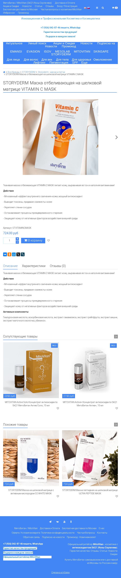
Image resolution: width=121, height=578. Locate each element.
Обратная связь (31, 537)
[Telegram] (50, 522)
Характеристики (34, 266)
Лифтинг (39, 62)
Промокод (23, 13)
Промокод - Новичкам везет (81, 537)
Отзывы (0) (58, 266)
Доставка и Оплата (65, 3)
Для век (46, 59)
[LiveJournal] (23, 254)
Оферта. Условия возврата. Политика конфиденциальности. (43, 532)
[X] (18, 254)
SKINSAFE (101, 51)
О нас (101, 528)
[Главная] (4, 72)
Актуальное (14, 43)
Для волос (31, 59)
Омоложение (102, 59)
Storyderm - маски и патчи (51, 72)
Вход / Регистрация (67, 6)
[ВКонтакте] (5, 254)
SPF (75, 62)
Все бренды (14, 72)
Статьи (38, 6)
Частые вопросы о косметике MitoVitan (61, 9)
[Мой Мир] (14, 254)
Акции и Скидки (11, 6)
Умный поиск (37, 43)
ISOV (47, 51)
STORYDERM (61, 54)
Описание (10, 266)
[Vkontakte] (57, 522)
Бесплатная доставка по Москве (20, 9)
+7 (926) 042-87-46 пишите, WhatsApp (60, 27)
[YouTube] (64, 522)
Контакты (102, 532)
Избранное (9, 13)
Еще (84, 62)
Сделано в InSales (60, 572)
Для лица (13, 59)
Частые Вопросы (86, 532)
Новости (27, 6)
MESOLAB (62, 51)
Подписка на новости (53, 537)
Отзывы (50, 6)
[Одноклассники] (9, 254)
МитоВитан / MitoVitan (26, 528)
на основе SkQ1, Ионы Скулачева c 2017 (27, 558)
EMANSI (16, 51)
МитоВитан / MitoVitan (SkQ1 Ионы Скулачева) (27, 3)
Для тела (62, 59)
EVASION (33, 51)
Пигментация (58, 62)
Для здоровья (81, 59)
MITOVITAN (82, 51)
